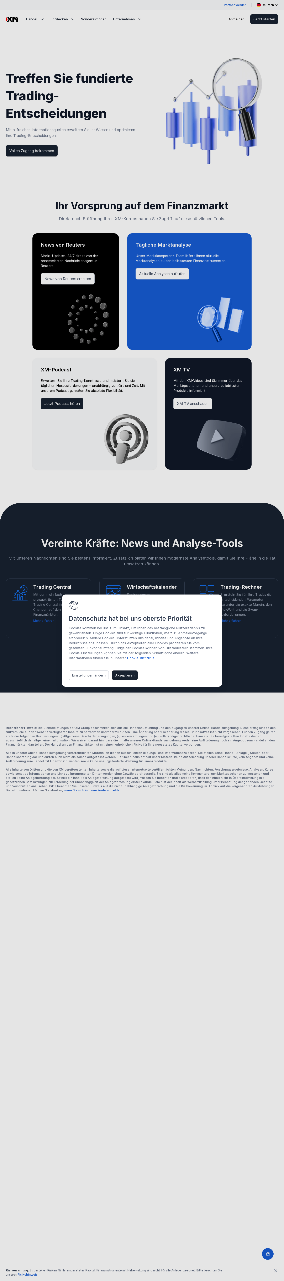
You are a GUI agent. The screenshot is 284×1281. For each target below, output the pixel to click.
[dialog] (142, 641)
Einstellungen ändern (89, 675)
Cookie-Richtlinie (140, 658)
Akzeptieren (125, 675)
